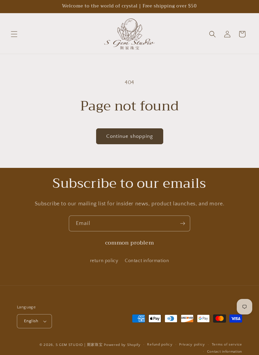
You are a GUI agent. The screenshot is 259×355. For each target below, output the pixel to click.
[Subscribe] (182, 223)
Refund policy (159, 345)
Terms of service (227, 345)
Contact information (147, 260)
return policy (104, 260)
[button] (14, 34)
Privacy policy (192, 345)
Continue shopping (129, 136)
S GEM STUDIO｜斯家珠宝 (79, 345)
